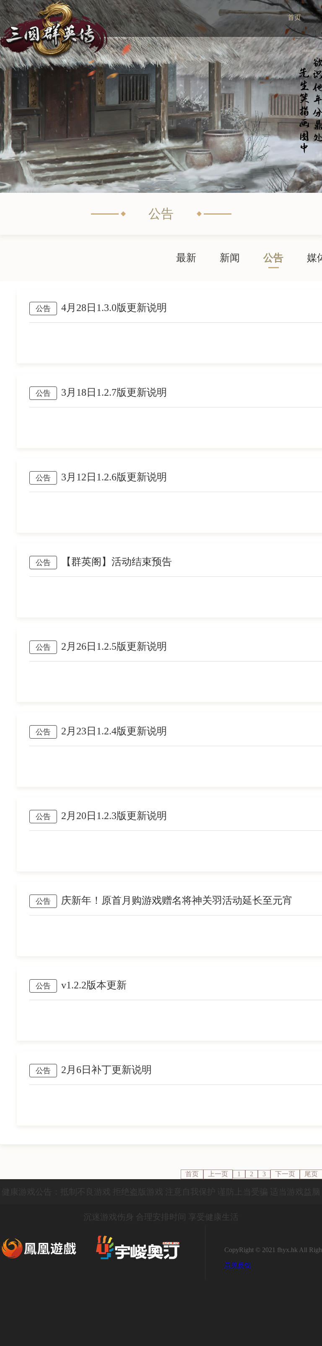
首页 (192, 1173)
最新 (186, 257)
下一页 (285, 1173)
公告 (273, 257)
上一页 (218, 1173)
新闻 (230, 257)
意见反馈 (237, 1265)
